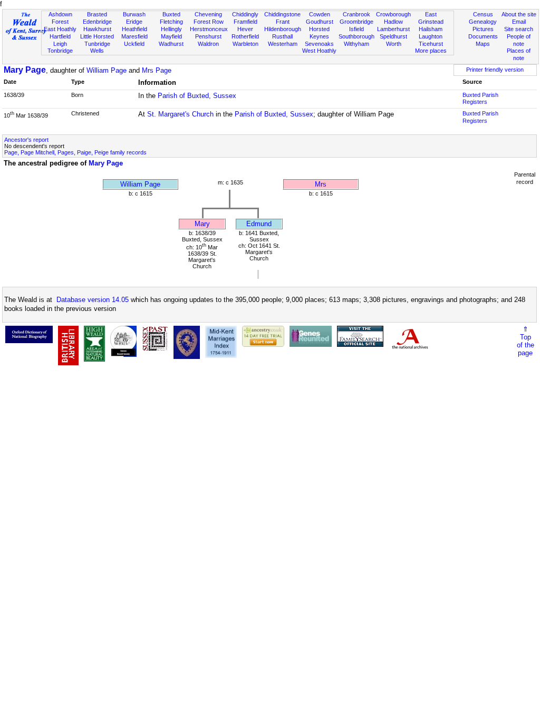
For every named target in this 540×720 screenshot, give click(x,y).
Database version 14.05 (92, 300)
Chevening (208, 14)
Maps (483, 44)
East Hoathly (60, 29)
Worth (393, 44)
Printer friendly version (495, 69)
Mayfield (171, 36)
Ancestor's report (26, 140)
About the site (519, 14)
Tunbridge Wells (97, 47)
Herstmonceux (209, 29)
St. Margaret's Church (180, 114)
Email (519, 21)
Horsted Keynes (319, 33)
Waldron (208, 44)
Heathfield (134, 29)
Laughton (430, 36)
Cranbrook (356, 14)
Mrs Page (156, 70)
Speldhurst (393, 36)
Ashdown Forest (60, 18)
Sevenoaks (319, 44)
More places (431, 50)
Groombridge (356, 21)
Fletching (171, 21)
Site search (518, 29)
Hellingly (171, 29)
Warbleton (245, 44)
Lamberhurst (393, 29)
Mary (202, 224)
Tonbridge (60, 50)
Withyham (356, 44)
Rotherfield (245, 36)
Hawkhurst (97, 29)
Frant (283, 21)
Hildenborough (282, 29)
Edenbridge (97, 21)
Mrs (320, 184)
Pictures (483, 29)
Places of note (519, 54)
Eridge (134, 21)
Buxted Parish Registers (480, 98)
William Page (106, 70)
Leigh (60, 44)
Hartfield (60, 36)
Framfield (245, 21)
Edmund (259, 224)
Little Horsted (97, 36)
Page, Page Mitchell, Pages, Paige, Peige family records (75, 152)
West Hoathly (319, 50)
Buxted (171, 14)
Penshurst (208, 36)
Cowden (319, 14)
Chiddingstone (282, 14)
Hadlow (393, 21)
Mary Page (25, 69)
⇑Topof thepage (525, 341)
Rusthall (282, 36)
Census (483, 14)
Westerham (282, 44)
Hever (245, 29)
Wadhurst (171, 44)
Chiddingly (245, 14)
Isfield (356, 29)
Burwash (134, 14)
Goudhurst (319, 21)
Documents (483, 36)
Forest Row (209, 21)
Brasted (97, 14)
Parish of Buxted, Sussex (197, 96)
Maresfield (134, 36)
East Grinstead (430, 18)
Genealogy (483, 21)
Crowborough (393, 14)
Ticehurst (431, 44)
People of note (519, 40)
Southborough (356, 36)
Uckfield (134, 44)
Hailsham (430, 29)
